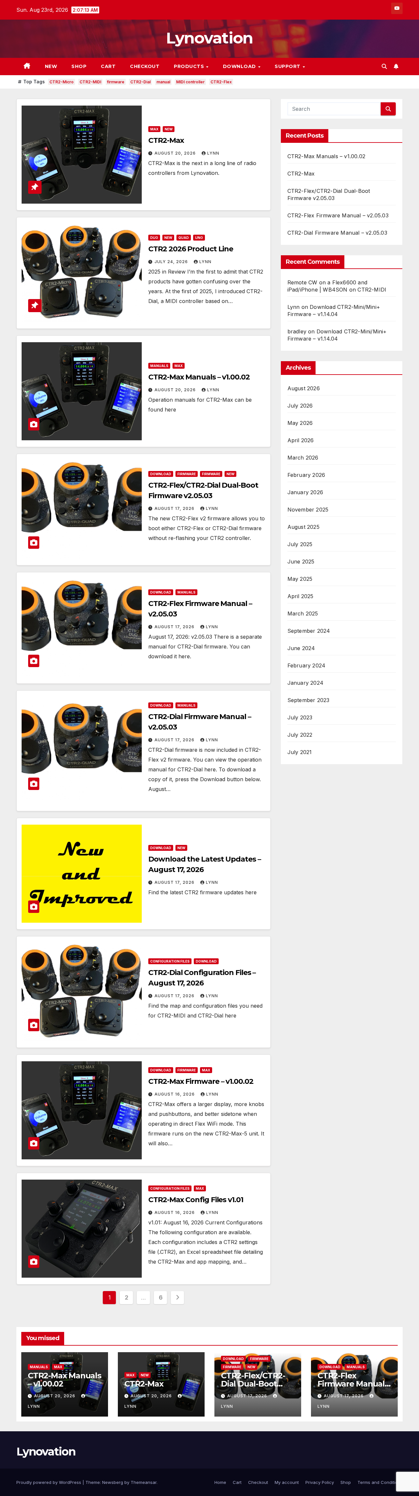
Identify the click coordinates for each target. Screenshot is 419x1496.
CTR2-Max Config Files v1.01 (195, 1199)
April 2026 (300, 440)
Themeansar (143, 1482)
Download (240, 66)
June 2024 (301, 648)
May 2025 (300, 579)
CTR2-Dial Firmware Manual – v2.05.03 (337, 232)
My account (287, 1482)
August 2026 (303, 388)
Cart (108, 66)
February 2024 (306, 665)
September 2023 (308, 700)
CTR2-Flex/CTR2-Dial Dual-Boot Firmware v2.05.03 (255, 1384)
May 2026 (300, 423)
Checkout (144, 66)
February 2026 (306, 475)
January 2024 (305, 683)
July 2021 (299, 752)
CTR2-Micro (61, 81)
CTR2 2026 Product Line (190, 248)
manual (163, 81)
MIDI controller (190, 81)
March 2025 (302, 613)
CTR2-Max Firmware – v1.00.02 (200, 1081)
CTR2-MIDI (90, 81)
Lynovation (209, 37)
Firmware (186, 474)
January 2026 (305, 492)
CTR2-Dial (140, 81)
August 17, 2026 (175, 508)
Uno (199, 238)
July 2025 (300, 544)
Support (288, 66)
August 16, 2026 (175, 1094)
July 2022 (300, 734)
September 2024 (308, 631)
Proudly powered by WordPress (49, 1482)
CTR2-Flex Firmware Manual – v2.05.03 (338, 215)
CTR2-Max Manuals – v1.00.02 (198, 377)
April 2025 (300, 596)
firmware (115, 81)
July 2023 (300, 717)
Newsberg (112, 1482)
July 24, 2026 (172, 261)
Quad (183, 238)
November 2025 (308, 509)
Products (190, 66)
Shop (78, 66)
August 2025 (303, 527)
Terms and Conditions (380, 1482)
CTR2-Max (166, 140)
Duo (154, 238)
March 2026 (303, 457)
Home (220, 1482)
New (51, 66)
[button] (384, 66)
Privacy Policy (319, 1482)
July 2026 (300, 405)
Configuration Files (170, 961)
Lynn (213, 153)
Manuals (159, 366)
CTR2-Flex (221, 81)
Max (154, 129)
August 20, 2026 (176, 153)
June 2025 (301, 561)
